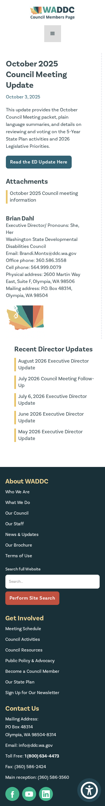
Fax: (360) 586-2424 (25, 767)
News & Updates (22, 534)
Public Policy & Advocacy (30, 661)
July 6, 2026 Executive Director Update (52, 399)
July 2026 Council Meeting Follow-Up (56, 382)
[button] (52, 33)
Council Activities (22, 639)
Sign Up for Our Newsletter (32, 693)
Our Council (17, 513)
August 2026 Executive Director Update (53, 364)
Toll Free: (32, 756)
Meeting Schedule (23, 629)
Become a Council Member (32, 671)
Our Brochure (18, 545)
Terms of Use (18, 556)
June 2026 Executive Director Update (51, 417)
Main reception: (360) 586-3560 (37, 777)
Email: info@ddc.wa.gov (29, 745)
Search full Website (23, 569)
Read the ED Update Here (38, 162)
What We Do (17, 502)
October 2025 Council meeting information (44, 196)
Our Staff (14, 524)
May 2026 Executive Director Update (50, 435)
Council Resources (24, 650)
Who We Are (17, 492)
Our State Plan (19, 682)
